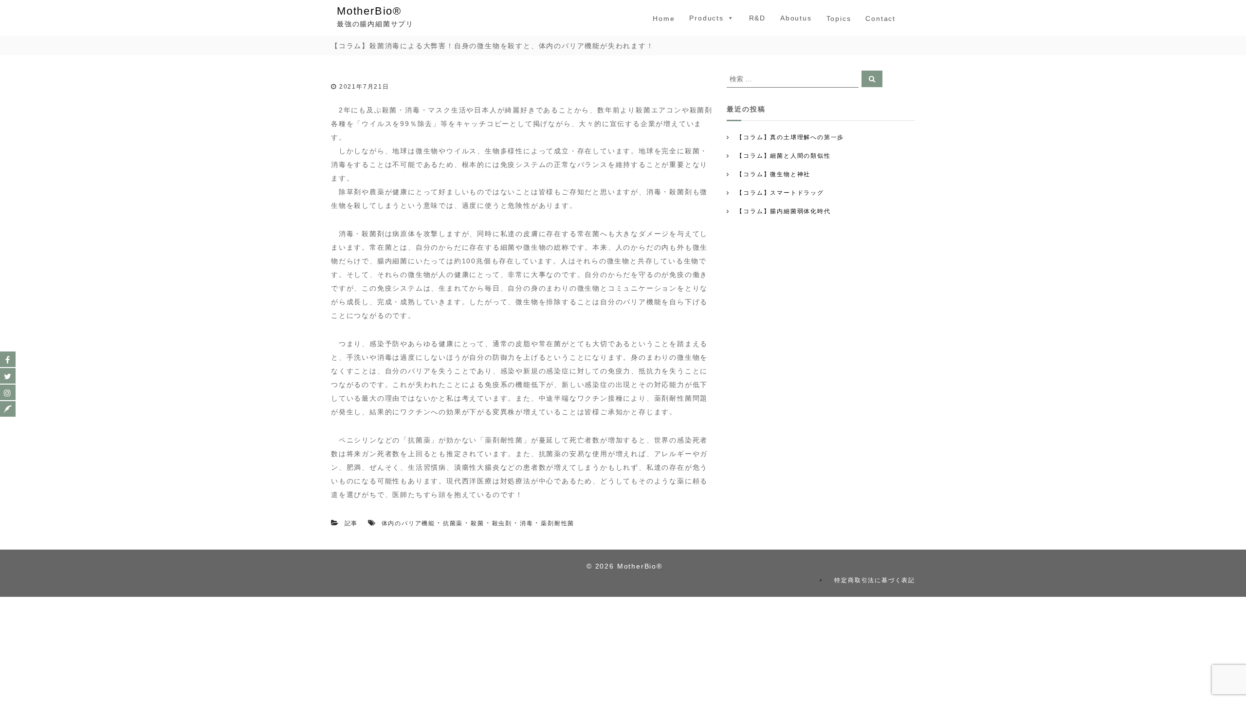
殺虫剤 (502, 523)
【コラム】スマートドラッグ (780, 192)
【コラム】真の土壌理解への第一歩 (790, 137)
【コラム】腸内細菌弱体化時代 (783, 211)
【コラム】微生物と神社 (773, 174)
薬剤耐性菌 (557, 523)
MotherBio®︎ (369, 11)
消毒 (526, 523)
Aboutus (796, 18)
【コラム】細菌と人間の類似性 (783, 155)
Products (706, 18)
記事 (351, 523)
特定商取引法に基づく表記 (874, 580)
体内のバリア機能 (408, 523)
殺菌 (477, 523)
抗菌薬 (453, 523)
